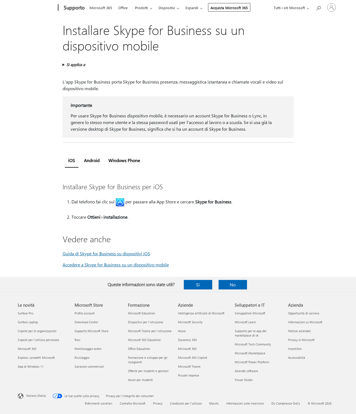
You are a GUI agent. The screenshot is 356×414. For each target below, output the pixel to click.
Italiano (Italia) (36, 395)
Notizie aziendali (299, 331)
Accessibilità (296, 357)
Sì (198, 284)
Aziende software (246, 371)
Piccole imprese (188, 375)
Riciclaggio (82, 357)
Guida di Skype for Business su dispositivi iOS (106, 253)
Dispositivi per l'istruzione (145, 322)
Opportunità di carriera (303, 313)
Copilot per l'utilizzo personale (38, 340)
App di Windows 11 (31, 366)
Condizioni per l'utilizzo (186, 403)
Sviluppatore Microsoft (250, 313)
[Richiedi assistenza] (318, 7)
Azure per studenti (140, 380)
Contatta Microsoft (132, 403)
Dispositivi (167, 7)
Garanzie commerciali (89, 366)
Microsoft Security (190, 322)
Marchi (214, 403)
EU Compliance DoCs (285, 403)
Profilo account (85, 313)
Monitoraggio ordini (88, 349)
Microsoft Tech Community (253, 344)
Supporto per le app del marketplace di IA (250, 333)
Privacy (157, 403)
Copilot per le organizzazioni (37, 331)
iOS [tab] (71, 160)
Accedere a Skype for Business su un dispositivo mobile (116, 264)
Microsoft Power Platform (252, 362)
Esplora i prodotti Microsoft (36, 357)
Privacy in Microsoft (301, 340)
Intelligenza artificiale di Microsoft (201, 313)
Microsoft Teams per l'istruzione (150, 331)
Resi (77, 340)
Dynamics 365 (187, 340)
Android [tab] (92, 160)
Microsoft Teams (189, 366)
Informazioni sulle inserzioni (245, 403)
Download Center (86, 322)
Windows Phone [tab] (124, 160)
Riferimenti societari (98, 403)
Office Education (139, 349)
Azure (182, 331)
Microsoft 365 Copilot (192, 357)
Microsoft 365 (101, 7)
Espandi (192, 7)
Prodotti (141, 7)
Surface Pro (25, 313)
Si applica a (75, 64)
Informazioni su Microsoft (305, 322)
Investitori (295, 349)
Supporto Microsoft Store (91, 331)
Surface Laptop (28, 322)
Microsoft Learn (245, 322)
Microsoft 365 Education (144, 340)
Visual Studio (244, 380)
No (233, 284)
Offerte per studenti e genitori (148, 371)
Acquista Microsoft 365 (229, 7)
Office (123, 7)
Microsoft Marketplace (250, 353)
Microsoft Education (141, 313)
